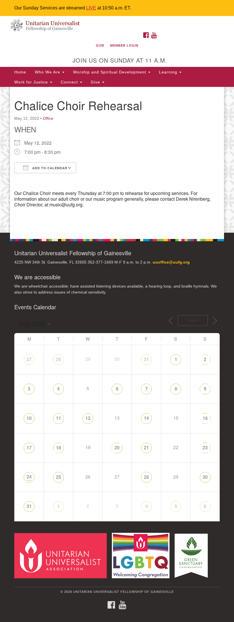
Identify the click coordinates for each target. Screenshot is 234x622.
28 (58, 359)
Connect (70, 82)
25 (58, 477)
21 (146, 447)
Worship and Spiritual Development (110, 72)
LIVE (91, 7)
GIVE (100, 45)
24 (29, 476)
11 (58, 418)
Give (96, 82)
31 (146, 359)
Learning (169, 72)
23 (205, 447)
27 (29, 359)
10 (29, 418)
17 (29, 447)
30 (205, 477)
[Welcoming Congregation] (143, 555)
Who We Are (48, 72)
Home (20, 72)
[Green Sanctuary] (193, 555)
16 (205, 418)
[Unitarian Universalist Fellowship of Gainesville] (117, 21)
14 (146, 418)
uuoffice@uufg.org (171, 262)
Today (193, 320)
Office (48, 118)
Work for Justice (31, 82)
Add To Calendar (49, 168)
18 (58, 447)
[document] (117, 160)
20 (117, 447)
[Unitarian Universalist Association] (62, 555)
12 (87, 418)
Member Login (124, 45)
